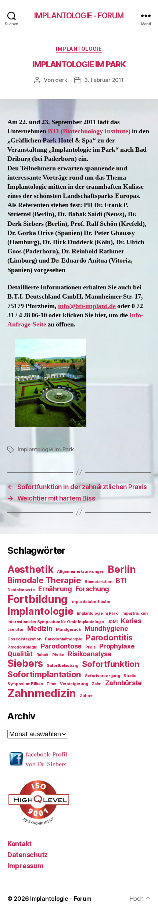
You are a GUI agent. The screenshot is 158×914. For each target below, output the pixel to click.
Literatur (15, 629)
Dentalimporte (21, 590)
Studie (129, 675)
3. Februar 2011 (103, 79)
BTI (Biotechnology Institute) (89, 131)
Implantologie (79, 49)
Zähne (86, 695)
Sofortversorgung (102, 675)
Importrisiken (134, 613)
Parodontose (61, 646)
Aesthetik (30, 569)
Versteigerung (74, 684)
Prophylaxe (116, 646)
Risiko (58, 655)
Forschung (92, 589)
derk (61, 79)
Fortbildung (37, 599)
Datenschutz (27, 855)
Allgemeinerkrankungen (80, 571)
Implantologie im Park (46, 449)
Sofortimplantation (44, 674)
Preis (90, 647)
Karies (131, 621)
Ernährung (55, 589)
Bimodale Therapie (44, 580)
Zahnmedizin (41, 693)
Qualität (20, 654)
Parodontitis (109, 637)
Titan (51, 684)
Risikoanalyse (90, 654)
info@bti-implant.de (87, 306)
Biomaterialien (98, 581)
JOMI (113, 621)
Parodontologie (22, 647)
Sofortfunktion (111, 664)
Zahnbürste (123, 683)
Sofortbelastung (62, 665)
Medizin (39, 628)
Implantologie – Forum (60, 898)
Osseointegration (24, 639)
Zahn (96, 684)
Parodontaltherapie (63, 639)
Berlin (122, 569)
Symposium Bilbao (25, 684)
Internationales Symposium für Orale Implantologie (55, 621)
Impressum (25, 866)
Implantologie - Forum (79, 15)
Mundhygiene (106, 628)
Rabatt (42, 655)
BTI (121, 581)
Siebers (25, 663)
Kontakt (19, 844)
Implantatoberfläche (90, 601)
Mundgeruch (68, 629)
